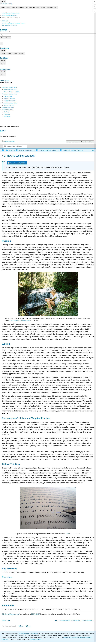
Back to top (5, 620)
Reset (3, 50)
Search (5, 146)
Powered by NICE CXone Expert (28, 633)
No (29, 626)
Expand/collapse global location (93, 150)
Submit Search (5, 38)
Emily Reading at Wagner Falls (19, 320)
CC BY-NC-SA (35, 614)
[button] (7, 114)
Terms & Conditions (78, 637)
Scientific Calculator (9, 100)
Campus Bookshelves (25, 150)
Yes (22, 626)
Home (10, 150)
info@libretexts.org (35, 639)
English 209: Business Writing (72, 150)
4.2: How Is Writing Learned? (11, 614)
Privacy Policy (67, 637)
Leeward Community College (48, 150)
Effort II (69, 534)
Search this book (5, 32)
